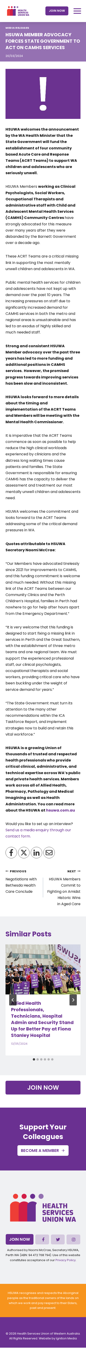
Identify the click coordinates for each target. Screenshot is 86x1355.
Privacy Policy (65, 1260)
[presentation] (43, 969)
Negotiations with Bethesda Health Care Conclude (21, 881)
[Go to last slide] (13, 999)
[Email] (49, 852)
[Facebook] (11, 852)
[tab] (34, 1059)
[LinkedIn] (36, 852)
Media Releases (17, 28)
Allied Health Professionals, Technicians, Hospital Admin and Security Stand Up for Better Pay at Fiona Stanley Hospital (42, 1019)
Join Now (57, 10)
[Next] (73, 999)
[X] (24, 852)
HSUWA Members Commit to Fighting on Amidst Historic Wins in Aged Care (63, 888)
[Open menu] (77, 11)
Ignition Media (66, 1338)
